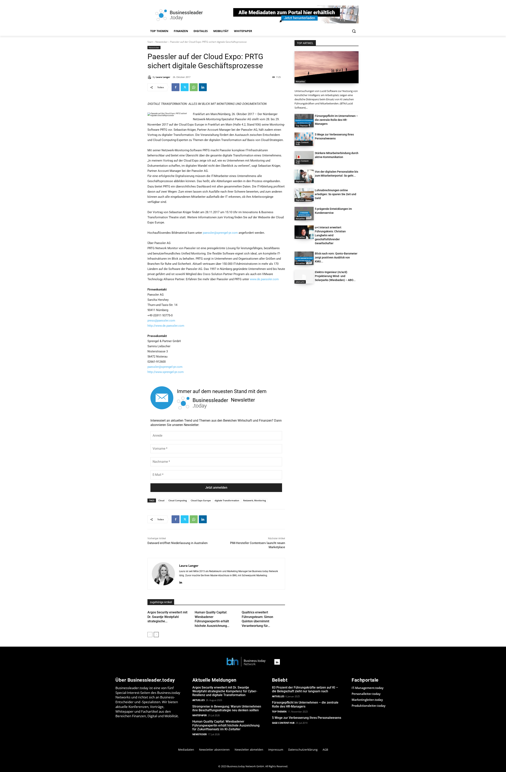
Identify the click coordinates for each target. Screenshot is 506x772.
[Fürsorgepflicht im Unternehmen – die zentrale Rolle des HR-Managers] (304, 120)
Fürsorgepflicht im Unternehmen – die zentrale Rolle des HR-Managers (336, 119)
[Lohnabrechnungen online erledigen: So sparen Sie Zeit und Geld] (304, 195)
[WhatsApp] (194, 87)
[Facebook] (175, 87)
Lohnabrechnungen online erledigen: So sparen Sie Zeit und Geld (335, 194)
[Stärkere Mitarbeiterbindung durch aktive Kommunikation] (304, 158)
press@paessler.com (161, 320)
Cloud (161, 500)
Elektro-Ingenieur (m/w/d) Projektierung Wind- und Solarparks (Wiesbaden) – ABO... (335, 276)
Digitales (300, 181)
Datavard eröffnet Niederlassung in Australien (177, 543)
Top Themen (302, 125)
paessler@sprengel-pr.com (220, 233)
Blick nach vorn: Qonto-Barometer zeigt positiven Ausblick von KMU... (336, 257)
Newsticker (161, 42)
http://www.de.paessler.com (165, 325)
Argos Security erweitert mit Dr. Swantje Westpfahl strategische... (167, 616)
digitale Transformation (227, 500)
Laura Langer (163, 77)
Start (150, 42)
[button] (354, 31)
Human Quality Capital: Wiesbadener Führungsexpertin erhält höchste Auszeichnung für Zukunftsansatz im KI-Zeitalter (226, 725)
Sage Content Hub (302, 143)
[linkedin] (180, 581)
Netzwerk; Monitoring (254, 500)
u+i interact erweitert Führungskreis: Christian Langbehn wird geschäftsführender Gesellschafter (330, 235)
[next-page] (156, 634)
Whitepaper (199, 715)
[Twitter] (185, 87)
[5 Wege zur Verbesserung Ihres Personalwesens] (304, 139)
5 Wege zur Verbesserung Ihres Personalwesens (306, 718)
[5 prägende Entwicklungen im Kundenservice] (304, 213)
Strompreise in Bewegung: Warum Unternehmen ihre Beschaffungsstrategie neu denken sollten (226, 708)
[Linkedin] (203, 87)
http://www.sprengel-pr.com (165, 372)
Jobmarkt (300, 281)
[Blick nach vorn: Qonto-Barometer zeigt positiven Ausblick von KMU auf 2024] (304, 258)
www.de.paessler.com (264, 279)
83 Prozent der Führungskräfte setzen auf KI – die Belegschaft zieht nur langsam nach (305, 689)
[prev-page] (149, 634)
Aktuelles (300, 81)
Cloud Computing (177, 500)
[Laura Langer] (150, 77)
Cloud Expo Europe (201, 500)
